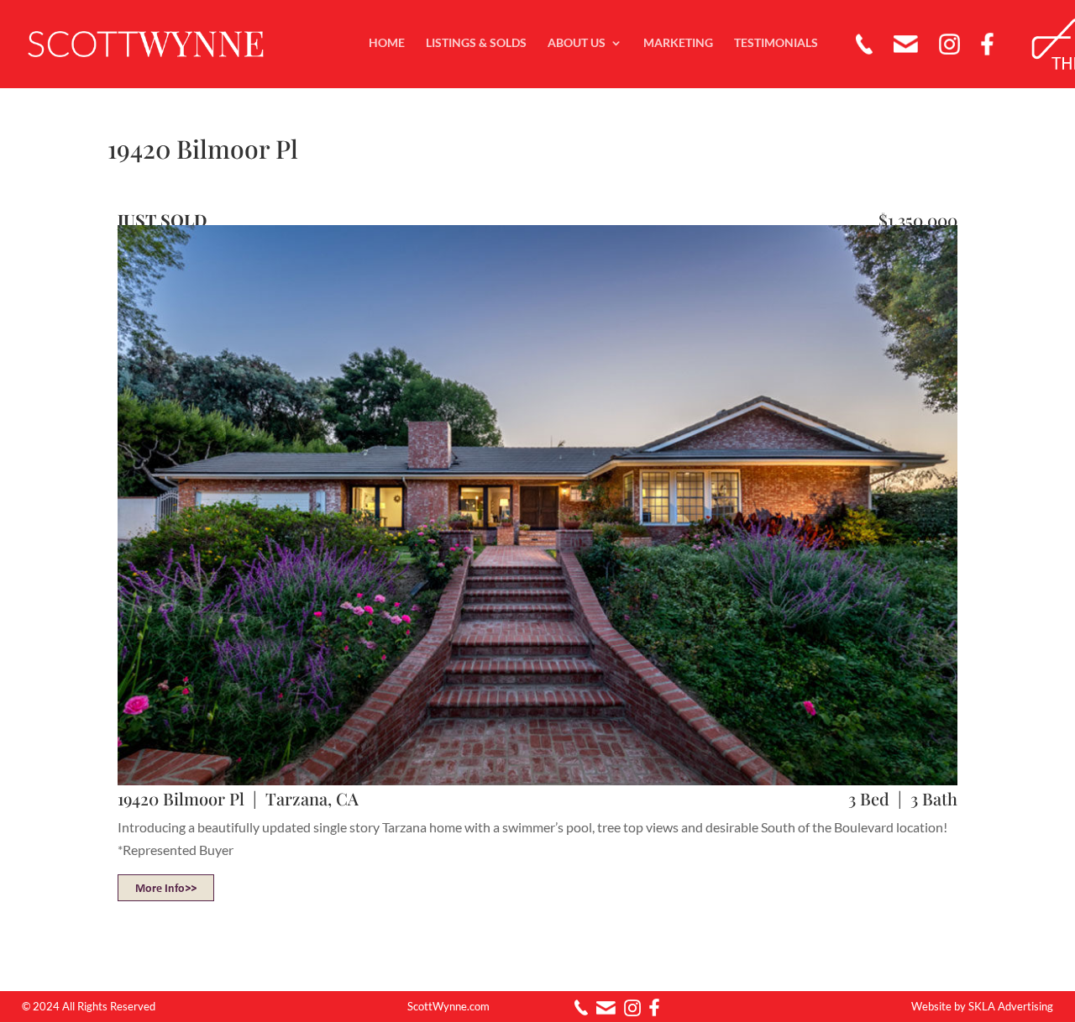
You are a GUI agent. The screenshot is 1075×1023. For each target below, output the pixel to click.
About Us (577, 43)
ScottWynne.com (448, 1006)
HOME (387, 43)
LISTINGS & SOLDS (476, 43)
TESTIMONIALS (776, 43)
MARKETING (678, 43)
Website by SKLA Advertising (982, 1006)
